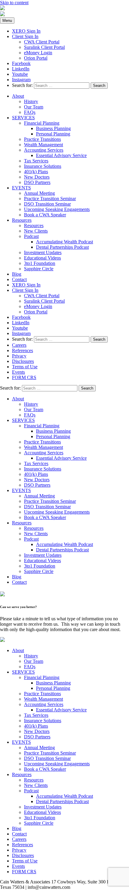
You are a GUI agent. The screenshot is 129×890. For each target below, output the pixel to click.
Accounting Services (43, 150)
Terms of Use (25, 366)
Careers (19, 345)
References (22, 350)
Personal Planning (53, 133)
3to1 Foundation (39, 263)
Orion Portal (35, 58)
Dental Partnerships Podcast (62, 247)
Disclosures (23, 361)
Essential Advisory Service (61, 155)
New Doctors (37, 176)
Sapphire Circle (38, 268)
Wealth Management (43, 144)
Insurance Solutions (42, 166)
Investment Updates (43, 252)
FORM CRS (24, 377)
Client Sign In (25, 36)
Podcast (31, 236)
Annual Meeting (39, 193)
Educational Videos (42, 257)
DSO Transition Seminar (47, 203)
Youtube (20, 74)
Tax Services (36, 160)
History (31, 101)
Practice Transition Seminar (50, 198)
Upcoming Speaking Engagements (57, 209)
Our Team (33, 106)
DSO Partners (37, 182)
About (18, 96)
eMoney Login (38, 52)
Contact (19, 279)
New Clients (36, 230)
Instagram (21, 79)
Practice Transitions (42, 139)
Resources (22, 220)
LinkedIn (20, 68)
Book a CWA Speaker (45, 214)
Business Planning (53, 128)
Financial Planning (41, 123)
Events (18, 372)
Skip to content (14, 2)
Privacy (19, 355)
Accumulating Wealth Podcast (64, 241)
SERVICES (23, 117)
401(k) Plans (36, 171)
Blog (16, 274)
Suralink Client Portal (44, 47)
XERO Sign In (26, 31)
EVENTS (21, 187)
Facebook (21, 63)
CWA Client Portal (41, 41)
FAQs (29, 112)
